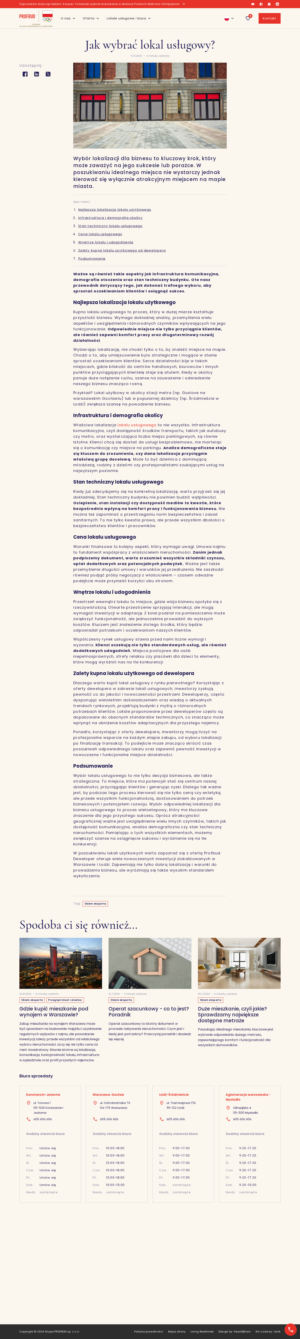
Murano (184, 1287)
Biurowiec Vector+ (139, 1292)
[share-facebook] (25, 74)
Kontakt (269, 18)
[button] (68, 18)
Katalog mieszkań (86, 1297)
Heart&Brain (242, 1331)
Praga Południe (243, 1297)
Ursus (236, 1311)
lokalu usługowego (137, 424)
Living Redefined (202, 1331)
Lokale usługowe (138, 1287)
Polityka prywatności (148, 1331)
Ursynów (238, 1307)
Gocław (238, 1321)
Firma (77, 1316)
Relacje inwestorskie (88, 1307)
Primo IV (185, 1321)
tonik (277, 1331)
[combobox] (227, 18)
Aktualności (81, 1292)
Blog (76, 1302)
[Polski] (227, 18)
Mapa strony (177, 1331)
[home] (36, 18)
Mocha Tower (189, 1302)
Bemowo (239, 1316)
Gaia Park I (187, 1316)
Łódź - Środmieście (246, 1302)
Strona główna (84, 1287)
